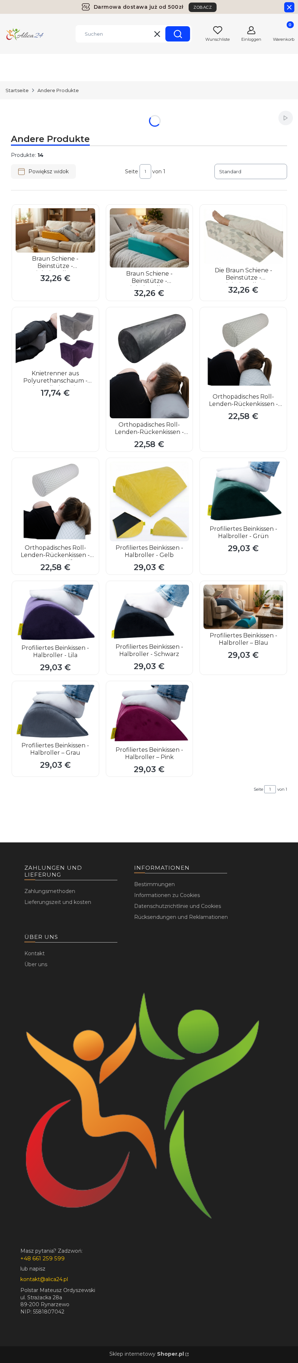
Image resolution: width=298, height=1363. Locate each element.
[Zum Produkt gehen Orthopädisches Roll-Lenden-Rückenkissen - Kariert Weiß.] (55, 501)
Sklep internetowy (146, 1354)
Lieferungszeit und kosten (57, 902)
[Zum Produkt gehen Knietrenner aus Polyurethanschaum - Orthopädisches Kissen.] (55, 339)
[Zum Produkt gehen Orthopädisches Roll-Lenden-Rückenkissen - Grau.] (149, 365)
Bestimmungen (154, 884)
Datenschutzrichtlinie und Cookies (177, 906)
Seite (131, 171)
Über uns (35, 964)
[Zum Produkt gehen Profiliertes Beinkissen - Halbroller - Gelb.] (149, 501)
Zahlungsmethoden (49, 891)
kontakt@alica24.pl (44, 1279)
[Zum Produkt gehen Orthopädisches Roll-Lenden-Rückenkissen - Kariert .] (243, 351)
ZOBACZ (202, 7)
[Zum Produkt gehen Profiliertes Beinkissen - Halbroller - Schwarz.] (149, 612)
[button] (177, 34)
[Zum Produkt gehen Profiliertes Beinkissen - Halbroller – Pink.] (149, 714)
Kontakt (34, 953)
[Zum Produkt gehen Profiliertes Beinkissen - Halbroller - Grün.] (243, 492)
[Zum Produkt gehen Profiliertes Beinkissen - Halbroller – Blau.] (243, 607)
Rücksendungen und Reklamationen (181, 917)
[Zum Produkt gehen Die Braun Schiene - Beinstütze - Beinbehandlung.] (243, 236)
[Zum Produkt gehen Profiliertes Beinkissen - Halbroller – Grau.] (55, 712)
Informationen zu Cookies (167, 895)
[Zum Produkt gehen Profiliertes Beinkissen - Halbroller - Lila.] (55, 613)
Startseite (17, 90)
